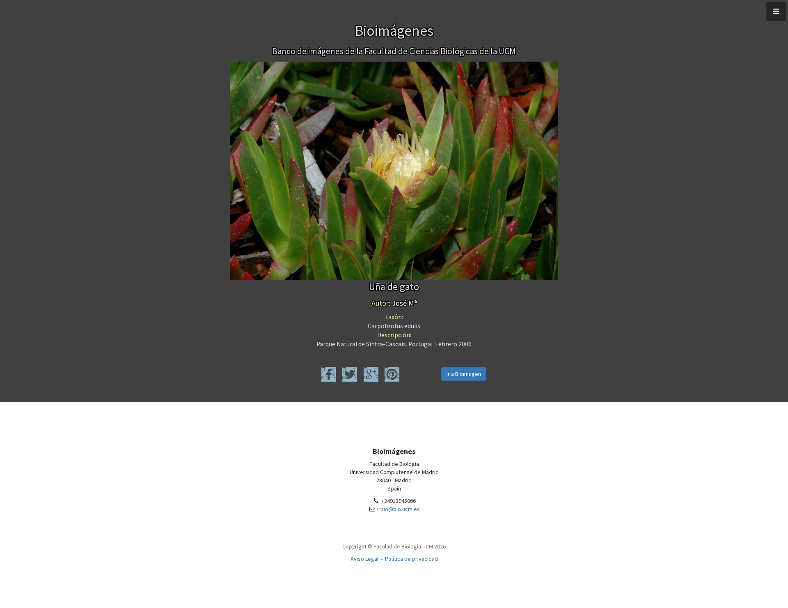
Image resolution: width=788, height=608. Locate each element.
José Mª (394, 303)
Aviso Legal (364, 558)
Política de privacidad (411, 558)
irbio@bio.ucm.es (398, 509)
